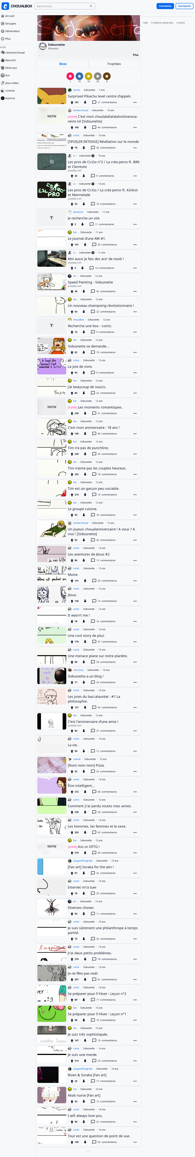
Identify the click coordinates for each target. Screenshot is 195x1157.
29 (107, 454)
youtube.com (75, 170)
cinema (10, 91)
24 (106, 682)
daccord (10, 61)
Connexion (165, 6)
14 (104, 268)
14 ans (101, 1048)
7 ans (102, 90)
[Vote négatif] (85, 102)
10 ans (110, 110)
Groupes (10, 24)
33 (106, 147)
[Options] (135, 102)
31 (107, 413)
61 (107, 979)
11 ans (105, 212)
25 (106, 893)
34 (107, 707)
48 (107, 433)
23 (106, 771)
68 (107, 791)
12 (106, 560)
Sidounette (89, 90)
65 (107, 832)
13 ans (101, 629)
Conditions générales (162, 22)
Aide (145, 22)
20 (107, 580)
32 (106, 938)
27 (106, 730)
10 (106, 204)
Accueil (9, 17)
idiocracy (11, 69)
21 (107, 102)
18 (107, 474)
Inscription (184, 6)
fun (7, 76)
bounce (10, 99)
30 (107, 244)
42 (106, 291)
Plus (8, 40)
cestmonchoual (15, 53)
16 (107, 494)
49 (107, 852)
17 (106, 999)
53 (107, 1142)
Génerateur (12, 32)
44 (107, 127)
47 (107, 641)
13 (107, 601)
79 (107, 959)
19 (106, 352)
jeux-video (11, 84)
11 (104, 224)
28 (107, 812)
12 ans (98, 276)
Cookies (181, 22)
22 (106, 311)
